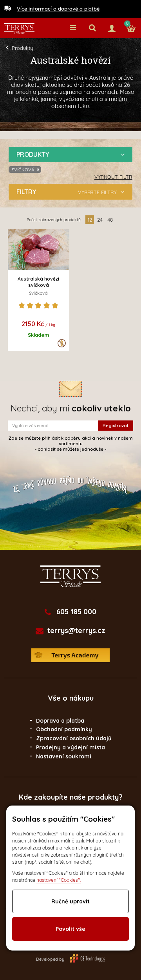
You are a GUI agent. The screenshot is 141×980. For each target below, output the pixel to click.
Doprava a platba (60, 720)
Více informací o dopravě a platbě (58, 9)
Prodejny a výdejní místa (70, 747)
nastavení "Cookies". (58, 880)
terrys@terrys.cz (76, 630)
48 (110, 220)
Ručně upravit (70, 901)
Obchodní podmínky (64, 729)
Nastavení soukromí (63, 756)
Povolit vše (70, 928)
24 (100, 220)
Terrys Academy (70, 655)
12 (90, 220)
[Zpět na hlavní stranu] (19, 28)
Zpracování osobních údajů (73, 738)
